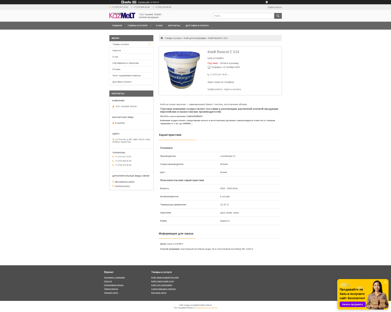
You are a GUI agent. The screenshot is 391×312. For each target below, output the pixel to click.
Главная (117, 25)
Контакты (174, 25)
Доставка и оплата (197, 25)
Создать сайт (144, 2)
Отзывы (116, 69)
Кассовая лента (158, 293)
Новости (116, 50)
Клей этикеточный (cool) (162, 281)
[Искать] (278, 16)
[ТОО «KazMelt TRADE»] (122, 17)
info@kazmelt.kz (122, 186)
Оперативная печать (114, 285)
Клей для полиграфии (195, 38)
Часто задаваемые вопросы (126, 75)
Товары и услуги (137, 25)
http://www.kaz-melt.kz (125, 181)
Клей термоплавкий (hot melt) (165, 277)
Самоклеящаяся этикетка (163, 289)
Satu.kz (209, 305)
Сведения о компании (114, 277)
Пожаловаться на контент (206, 308)
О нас (159, 25)
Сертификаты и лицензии (125, 63)
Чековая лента (111, 293)
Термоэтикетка (111, 289)
